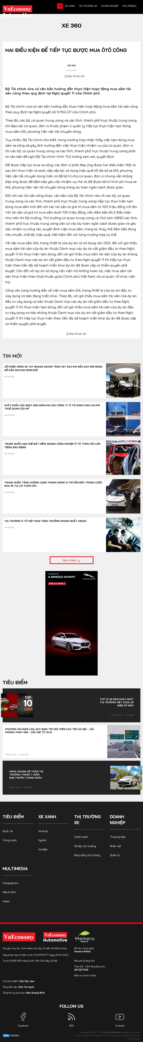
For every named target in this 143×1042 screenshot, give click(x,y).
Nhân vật (115, 846)
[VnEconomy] (19, 936)
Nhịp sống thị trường (87, 855)
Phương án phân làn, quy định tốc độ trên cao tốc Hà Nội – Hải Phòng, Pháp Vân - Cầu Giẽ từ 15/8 (49, 731)
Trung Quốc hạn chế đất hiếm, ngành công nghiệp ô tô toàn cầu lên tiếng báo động (52, 445)
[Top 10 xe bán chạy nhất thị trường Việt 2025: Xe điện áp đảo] (17, 705)
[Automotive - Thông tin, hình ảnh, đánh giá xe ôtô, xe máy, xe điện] (23, 12)
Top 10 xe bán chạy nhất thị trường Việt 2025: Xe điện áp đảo (117, 702)
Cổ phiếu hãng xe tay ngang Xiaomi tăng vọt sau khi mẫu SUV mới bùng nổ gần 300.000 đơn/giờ (53, 368)
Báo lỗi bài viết (76, 76)
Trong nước (116, 715)
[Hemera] (84, 936)
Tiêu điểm (15, 682)
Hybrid (42, 840)
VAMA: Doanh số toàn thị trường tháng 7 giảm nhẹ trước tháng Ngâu (26, 774)
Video (6, 901)
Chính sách (81, 837)
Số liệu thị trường (85, 846)
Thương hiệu (118, 837)
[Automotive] (56, 936)
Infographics (10, 883)
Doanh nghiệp (109, 5)
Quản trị (115, 855)
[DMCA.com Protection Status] (11, 1035)
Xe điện (43, 849)
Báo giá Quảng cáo (84, 960)
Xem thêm (70, 560)
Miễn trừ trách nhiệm (85, 975)
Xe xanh (70, 5)
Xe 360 (71, 25)
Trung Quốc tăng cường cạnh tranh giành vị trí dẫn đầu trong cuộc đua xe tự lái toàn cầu (53, 484)
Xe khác (43, 831)
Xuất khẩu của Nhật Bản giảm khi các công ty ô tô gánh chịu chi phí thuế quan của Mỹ (52, 407)
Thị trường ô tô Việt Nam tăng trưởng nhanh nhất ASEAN (45, 521)
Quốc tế (8, 831)
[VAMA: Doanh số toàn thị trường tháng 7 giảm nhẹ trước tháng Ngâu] (126, 777)
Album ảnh (9, 892)
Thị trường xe (88, 5)
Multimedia (130, 5)
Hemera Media (82, 951)
